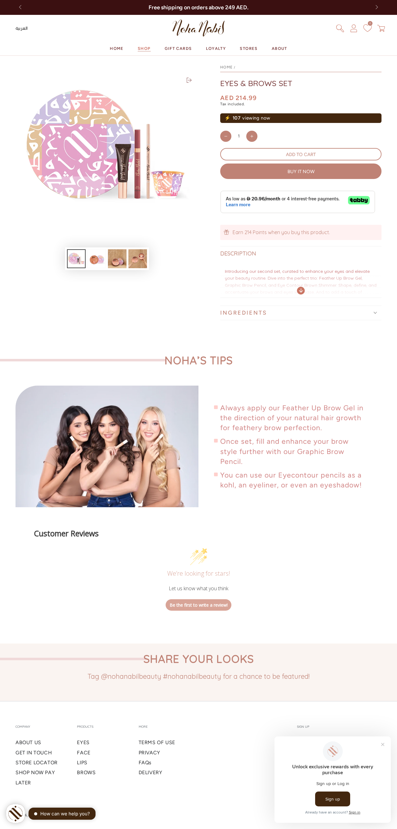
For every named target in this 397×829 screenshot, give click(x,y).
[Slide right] (376, 7)
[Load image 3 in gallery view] (117, 258)
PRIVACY (149, 753)
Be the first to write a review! (199, 605)
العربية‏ (22, 28)
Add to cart (301, 154)
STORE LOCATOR (37, 763)
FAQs (145, 763)
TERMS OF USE (157, 742)
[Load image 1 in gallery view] (76, 258)
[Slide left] (21, 7)
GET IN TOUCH (34, 753)
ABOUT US (28, 742)
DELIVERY (151, 772)
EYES (83, 742)
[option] (21, 28)
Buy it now (301, 171)
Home (226, 67)
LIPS (82, 763)
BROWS (86, 772)
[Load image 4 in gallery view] (137, 258)
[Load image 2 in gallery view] (96, 258)
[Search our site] (340, 28)
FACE (83, 753)
